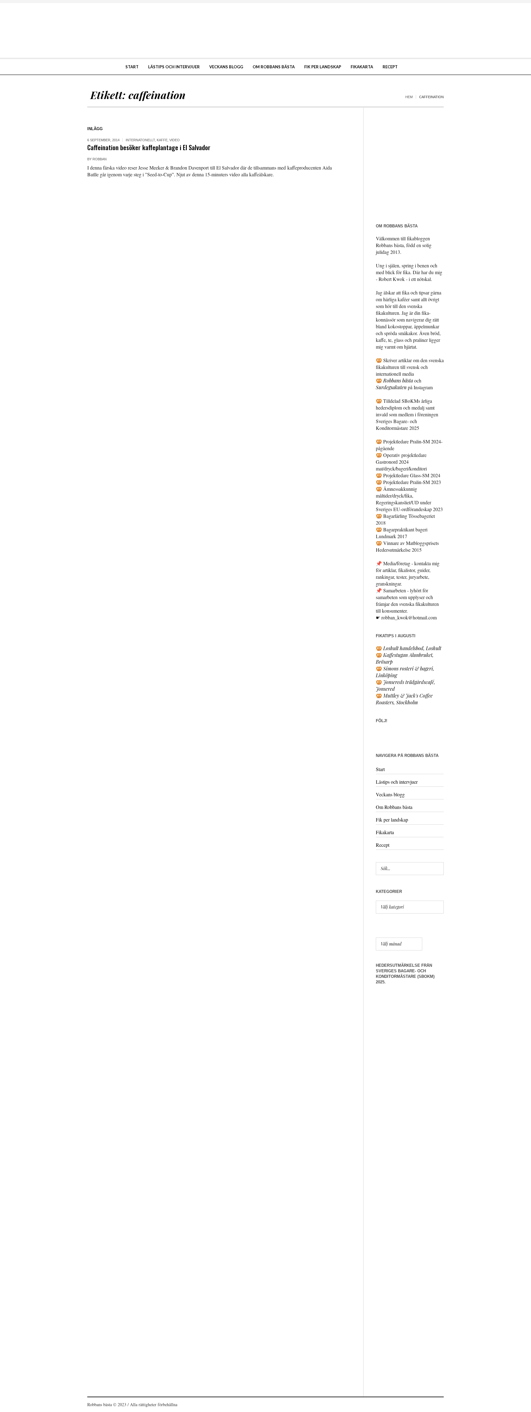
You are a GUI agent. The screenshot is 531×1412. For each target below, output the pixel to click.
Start (380, 769)
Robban (99, 159)
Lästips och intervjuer (397, 781)
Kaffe (162, 140)
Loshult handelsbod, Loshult (412, 648)
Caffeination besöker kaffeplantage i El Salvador (148, 147)
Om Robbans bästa (394, 807)
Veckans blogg (390, 794)
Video (174, 140)
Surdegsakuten (391, 387)
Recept (382, 845)
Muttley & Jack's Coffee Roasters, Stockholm (404, 699)
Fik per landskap (392, 819)
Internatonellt (140, 140)
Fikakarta (385, 832)
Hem (409, 97)
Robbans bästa (398, 380)
